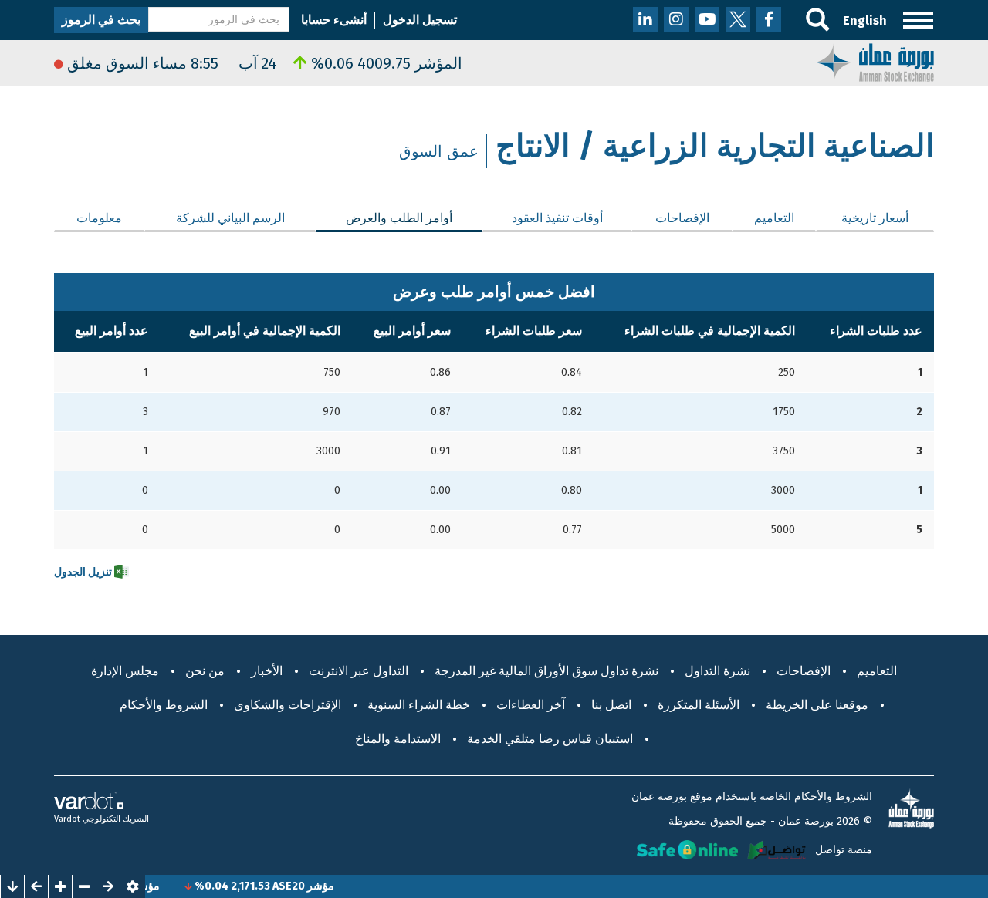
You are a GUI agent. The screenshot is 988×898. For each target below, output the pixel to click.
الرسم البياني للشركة (230, 218)
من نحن (205, 670)
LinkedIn (645, 19)
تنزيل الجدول (84, 572)
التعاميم (774, 218)
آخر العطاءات (530, 704)
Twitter (738, 19)
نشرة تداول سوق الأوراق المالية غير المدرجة (546, 670)
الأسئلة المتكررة (698, 704)
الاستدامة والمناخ (398, 738)
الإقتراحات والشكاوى (287, 704)
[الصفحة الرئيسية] (875, 61)
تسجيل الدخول (420, 19)
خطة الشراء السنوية (418, 704)
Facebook (768, 19)
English (865, 20)
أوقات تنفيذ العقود (557, 218)
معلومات (99, 218)
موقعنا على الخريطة (817, 704)
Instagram (676, 19)
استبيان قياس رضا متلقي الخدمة (550, 738)
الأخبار (267, 670)
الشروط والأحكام (164, 704)
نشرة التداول (717, 670)
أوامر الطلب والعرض (384, 218)
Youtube (707, 19)
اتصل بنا (611, 704)
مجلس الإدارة (125, 670)
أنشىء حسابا (334, 19)
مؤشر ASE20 (314, 886)
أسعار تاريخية (874, 218)
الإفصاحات (682, 218)
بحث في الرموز (101, 19)
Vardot (67, 819)
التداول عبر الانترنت (358, 670)
